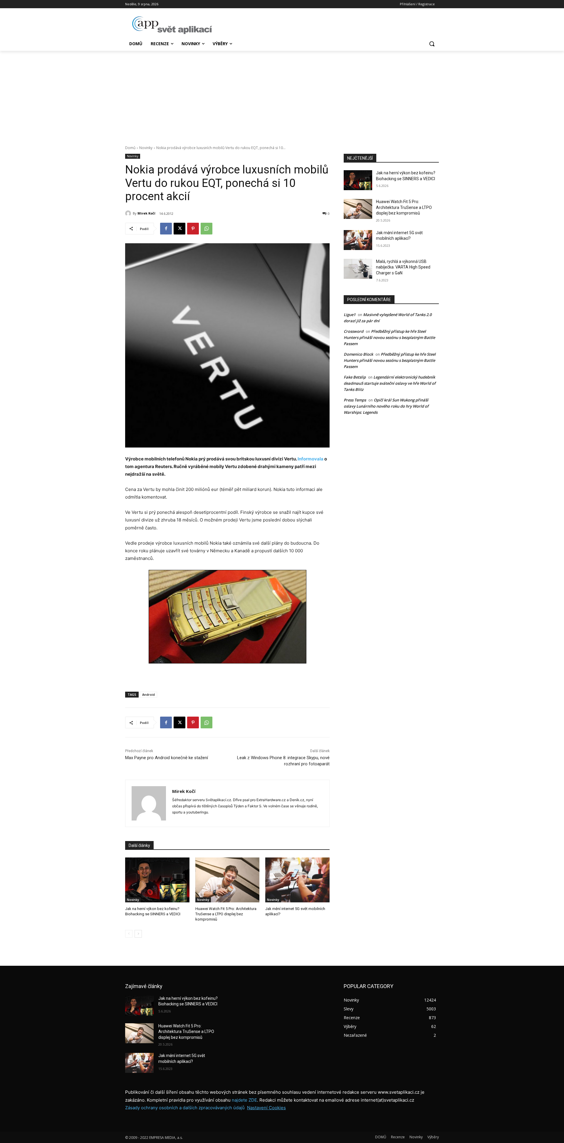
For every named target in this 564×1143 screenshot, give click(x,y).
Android (148, 694)
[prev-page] (128, 934)
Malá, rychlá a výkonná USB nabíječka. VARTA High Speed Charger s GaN (403, 267)
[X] (179, 228)
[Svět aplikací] (172, 25)
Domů (130, 147)
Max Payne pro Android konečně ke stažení (166, 757)
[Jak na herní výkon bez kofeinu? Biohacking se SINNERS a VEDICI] (157, 879)
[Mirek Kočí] (129, 213)
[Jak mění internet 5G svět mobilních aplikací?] (297, 879)
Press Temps (355, 400)
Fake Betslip (355, 377)
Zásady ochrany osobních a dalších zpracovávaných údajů (185, 1107)
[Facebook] (166, 228)
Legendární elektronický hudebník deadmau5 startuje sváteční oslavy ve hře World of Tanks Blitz (390, 383)
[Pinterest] (193, 228)
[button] (432, 44)
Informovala (310, 459)
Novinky (145, 147)
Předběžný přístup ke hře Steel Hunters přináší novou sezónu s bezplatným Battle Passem (389, 337)
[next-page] (138, 934)
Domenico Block (358, 354)
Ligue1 (349, 314)
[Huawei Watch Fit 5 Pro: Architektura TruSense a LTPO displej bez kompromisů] (227, 879)
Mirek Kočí (146, 213)
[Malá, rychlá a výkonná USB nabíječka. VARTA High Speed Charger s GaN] (358, 269)
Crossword (353, 331)
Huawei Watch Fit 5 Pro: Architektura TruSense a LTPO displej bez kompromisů (225, 913)
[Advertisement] (282, 95)
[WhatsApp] (206, 228)
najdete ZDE (244, 1100)
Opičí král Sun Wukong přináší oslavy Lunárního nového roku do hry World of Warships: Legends (386, 406)
